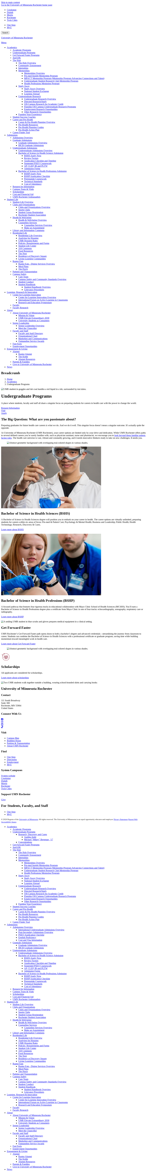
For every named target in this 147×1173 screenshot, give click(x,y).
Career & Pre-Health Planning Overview (36, 911)
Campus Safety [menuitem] (19, 274)
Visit (3, 410)
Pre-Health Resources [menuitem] (28, 125)
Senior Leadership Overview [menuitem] (31, 325)
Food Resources (25, 1053)
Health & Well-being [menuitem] (22, 217)
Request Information (10, 408)
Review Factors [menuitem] (31, 158)
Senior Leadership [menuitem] (21, 323)
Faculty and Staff (20, 1133)
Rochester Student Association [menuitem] (32, 215)
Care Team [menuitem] (23, 277)
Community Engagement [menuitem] (29, 65)
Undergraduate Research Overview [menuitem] (40, 99)
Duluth (10, 12)
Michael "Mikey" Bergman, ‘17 (38, 839)
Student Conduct (26, 1084)
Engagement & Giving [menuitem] (17, 349)
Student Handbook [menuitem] (26, 284)
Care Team (23, 1079)
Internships (23, 857)
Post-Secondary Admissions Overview (35, 932)
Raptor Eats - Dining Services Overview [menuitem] (36, 264)
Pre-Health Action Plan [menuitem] (28, 130)
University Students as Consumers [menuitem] (33, 320)
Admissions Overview (23, 927)
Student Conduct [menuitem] (26, 282)
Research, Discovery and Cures (32, 834)
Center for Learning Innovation (27, 1097)
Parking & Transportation (18, 743)
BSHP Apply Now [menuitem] (32, 173)
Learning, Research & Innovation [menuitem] (22, 292)
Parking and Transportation (25, 1074)
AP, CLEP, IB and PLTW (36, 968)
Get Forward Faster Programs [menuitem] (26, 55)
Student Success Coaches (24, 906)
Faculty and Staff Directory (30, 1136)
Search (5, 33)
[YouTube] (73, 724)
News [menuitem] (9, 367)
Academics (12, 381)
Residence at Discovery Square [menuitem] (32, 256)
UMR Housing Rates (28, 1043)
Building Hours (14, 740)
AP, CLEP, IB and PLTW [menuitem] (36, 166)
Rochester (11, 17)
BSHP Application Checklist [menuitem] (37, 176)
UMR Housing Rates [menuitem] (28, 240)
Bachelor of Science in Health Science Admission (40, 955)
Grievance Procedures (34, 1092)
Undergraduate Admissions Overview (35, 953)
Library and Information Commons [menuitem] (28, 230)
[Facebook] (73, 719)
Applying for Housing (28, 1040)
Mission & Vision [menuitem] (26, 315)
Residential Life (20, 1035)
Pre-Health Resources (28, 914)
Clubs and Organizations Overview (34, 1009)
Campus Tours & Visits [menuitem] (23, 189)
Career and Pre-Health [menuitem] (23, 119)
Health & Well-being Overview (32, 1022)
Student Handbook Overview (37, 1089)
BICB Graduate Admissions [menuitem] (31, 145)
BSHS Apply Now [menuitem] (32, 155)
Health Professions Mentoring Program (41, 873)
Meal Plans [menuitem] (23, 266)
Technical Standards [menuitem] (33, 181)
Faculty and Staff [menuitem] (20, 331)
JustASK (17, 847)
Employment (13, 762)
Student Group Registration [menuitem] (30, 212)
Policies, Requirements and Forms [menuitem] (33, 243)
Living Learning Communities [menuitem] (32, 259)
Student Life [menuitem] (12, 199)
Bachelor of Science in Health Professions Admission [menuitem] (42, 171)
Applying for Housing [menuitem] (28, 238)
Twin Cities (12, 20)
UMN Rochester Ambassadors (26, 999)
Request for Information (23, 989)
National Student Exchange (36, 881)
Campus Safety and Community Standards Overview (42, 1082)
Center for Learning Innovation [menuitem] (27, 295)
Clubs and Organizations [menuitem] (24, 204)
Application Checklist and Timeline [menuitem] (40, 161)
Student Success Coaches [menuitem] (24, 117)
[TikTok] (73, 727)
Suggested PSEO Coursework (38, 966)
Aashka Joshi (30, 837)
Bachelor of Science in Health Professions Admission (42, 973)
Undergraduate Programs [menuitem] (24, 52)
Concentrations (25, 842)
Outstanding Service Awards (31, 1143)
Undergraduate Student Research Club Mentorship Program (51, 870)
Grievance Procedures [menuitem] (34, 289)
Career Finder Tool (21, 922)
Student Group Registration (30, 1015)
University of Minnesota (28, 819)
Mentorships (24, 860)
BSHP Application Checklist (37, 978)
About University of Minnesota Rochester (32, 1115)
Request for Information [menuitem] (23, 186)
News (9, 1169)
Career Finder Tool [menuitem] (21, 132)
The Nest (22, 1056)
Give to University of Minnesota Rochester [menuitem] (32, 364)
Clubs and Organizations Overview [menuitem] (34, 207)
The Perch (23, 1071)
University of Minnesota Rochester (17, 37)
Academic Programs (22, 829)
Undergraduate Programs (24, 832)
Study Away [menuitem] (24, 86)
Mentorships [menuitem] (24, 70)
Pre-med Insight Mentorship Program (41, 865)
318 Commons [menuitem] (25, 248)
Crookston (11, 10)
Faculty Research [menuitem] (20, 307)
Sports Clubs (24, 1012)
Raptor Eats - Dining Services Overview (36, 1066)
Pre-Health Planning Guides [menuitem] (31, 127)
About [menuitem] (10, 310)
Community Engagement (29, 855)
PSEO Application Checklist (31, 935)
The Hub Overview (27, 852)
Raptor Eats (18, 1063)
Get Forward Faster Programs (26, 845)
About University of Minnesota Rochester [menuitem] (32, 313)
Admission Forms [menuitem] (32, 168)
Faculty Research (20, 1110)
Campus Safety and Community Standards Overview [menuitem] (42, 279)
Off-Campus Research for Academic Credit (43, 893)
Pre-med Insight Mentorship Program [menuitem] (41, 76)
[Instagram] (73, 722)
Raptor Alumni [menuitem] (25, 354)
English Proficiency (27, 937)
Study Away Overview (34, 878)
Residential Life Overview (30, 1038)
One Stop (11, 25)
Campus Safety (19, 1076)
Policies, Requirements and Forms (33, 1045)
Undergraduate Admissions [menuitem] (25, 148)
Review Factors (31, 960)
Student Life (12, 1002)
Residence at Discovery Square (32, 1058)
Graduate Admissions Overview (32, 945)
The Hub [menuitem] (17, 60)
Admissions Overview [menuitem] (23, 137)
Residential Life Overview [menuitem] (30, 235)
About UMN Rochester (17, 746)
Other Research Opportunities (37, 901)
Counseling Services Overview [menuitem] (38, 225)
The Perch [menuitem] (23, 269)
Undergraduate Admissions (25, 950)
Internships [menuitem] (23, 68)
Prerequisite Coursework (35, 981)
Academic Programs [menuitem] (22, 50)
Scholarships (18, 994)
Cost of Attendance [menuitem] (32, 184)
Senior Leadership (21, 1125)
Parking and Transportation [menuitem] (25, 271)
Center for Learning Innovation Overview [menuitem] (37, 297)
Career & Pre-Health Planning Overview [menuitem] (36, 122)
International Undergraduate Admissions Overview (41, 930)
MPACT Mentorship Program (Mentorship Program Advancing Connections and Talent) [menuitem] (64, 78)
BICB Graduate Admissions (31, 948)
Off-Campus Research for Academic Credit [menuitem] (43, 104)
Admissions (12, 924)
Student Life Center (27, 1048)
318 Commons (25, 1051)
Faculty (16, 1107)
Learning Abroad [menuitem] (32, 94)
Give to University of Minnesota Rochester (32, 1167)
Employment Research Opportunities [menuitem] (41, 109)
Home (9, 379)
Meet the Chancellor (27, 1130)
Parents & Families (21, 1164)
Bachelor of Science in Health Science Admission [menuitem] (40, 153)
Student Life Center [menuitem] (27, 246)
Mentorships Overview (34, 863)
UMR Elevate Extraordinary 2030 (33, 1120)
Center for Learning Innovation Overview (37, 1100)
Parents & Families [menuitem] (21, 362)
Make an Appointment (34, 1030)
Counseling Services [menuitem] (27, 222)
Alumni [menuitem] (16, 351)
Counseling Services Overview (38, 1027)
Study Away (24, 875)
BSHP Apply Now (32, 976)
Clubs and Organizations (24, 1007)
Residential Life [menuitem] (20, 233)
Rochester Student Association (32, 1017)
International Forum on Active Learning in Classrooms (43, 1102)
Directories (12, 759)
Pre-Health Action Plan (28, 919)
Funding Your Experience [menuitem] (30, 114)
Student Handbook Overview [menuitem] (37, 287)
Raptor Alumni (25, 1156)
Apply (4, 413)
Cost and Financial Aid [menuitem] (23, 194)
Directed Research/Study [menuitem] (35, 101)
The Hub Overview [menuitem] (27, 63)
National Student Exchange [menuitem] (36, 91)
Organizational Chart (27, 1138)
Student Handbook (26, 1087)
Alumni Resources (26, 1161)
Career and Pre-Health (23, 909)
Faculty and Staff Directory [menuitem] (30, 333)
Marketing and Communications (33, 1141)
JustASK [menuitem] (17, 58)
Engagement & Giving (17, 1151)
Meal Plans (23, 1069)
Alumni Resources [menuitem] (26, 359)
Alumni (16, 1154)
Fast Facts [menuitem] (17, 344)
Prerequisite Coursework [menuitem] (35, 179)
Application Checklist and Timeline (40, 963)
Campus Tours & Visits (23, 991)
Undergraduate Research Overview (40, 888)
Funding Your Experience (30, 904)
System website (8, 776)
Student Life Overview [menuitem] (23, 202)
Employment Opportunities (25, 1149)
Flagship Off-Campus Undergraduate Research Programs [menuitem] (50, 106)
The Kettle (23, 1159)
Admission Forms (32, 971)
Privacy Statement (121, 819)
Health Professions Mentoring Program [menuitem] (41, 83)
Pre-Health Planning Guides (31, 917)
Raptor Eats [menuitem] (18, 261)
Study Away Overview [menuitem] (34, 88)
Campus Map (13, 738)
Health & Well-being (22, 1020)
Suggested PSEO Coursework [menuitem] (38, 163)
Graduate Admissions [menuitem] (22, 140)
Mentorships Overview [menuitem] (34, 73)
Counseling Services (27, 1025)
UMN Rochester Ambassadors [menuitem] (26, 197)
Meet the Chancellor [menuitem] (27, 328)
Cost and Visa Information (30, 940)
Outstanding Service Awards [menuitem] (31, 341)
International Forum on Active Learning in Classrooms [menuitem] (43, 300)
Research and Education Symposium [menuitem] (35, 302)
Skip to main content (10, 2)
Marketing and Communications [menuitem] (33, 338)
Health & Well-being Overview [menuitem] (32, 220)
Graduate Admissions (22, 942)
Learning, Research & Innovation (22, 1094)
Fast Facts (17, 1146)
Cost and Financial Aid (23, 997)
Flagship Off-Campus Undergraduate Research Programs (50, 896)
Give (3, 799)
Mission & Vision (26, 1118)
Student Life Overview (23, 1004)
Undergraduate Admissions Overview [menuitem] (35, 150)
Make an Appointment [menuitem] (34, 228)
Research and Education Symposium (35, 1105)
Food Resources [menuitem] (25, 251)
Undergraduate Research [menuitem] (29, 96)
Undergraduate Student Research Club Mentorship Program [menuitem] (51, 81)
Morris (10, 15)
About (10, 1112)
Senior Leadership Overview (31, 1128)
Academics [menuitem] (12, 47)
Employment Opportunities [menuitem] (25, 346)
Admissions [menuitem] (12, 135)
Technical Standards (33, 984)
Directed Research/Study (35, 891)
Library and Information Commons (28, 1033)
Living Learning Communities (32, 1061)
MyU (9, 27)
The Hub (17, 850)
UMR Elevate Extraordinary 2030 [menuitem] (33, 318)
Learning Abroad (32, 883)
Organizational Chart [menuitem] (27, 336)
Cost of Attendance (32, 986)
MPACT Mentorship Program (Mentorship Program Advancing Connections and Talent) (64, 868)
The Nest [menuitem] (22, 253)
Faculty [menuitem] (16, 305)
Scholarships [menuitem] (18, 192)
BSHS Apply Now (32, 958)
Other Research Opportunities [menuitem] (37, 112)
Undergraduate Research (29, 886)
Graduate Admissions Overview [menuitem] (32, 143)
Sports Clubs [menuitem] (24, 210)
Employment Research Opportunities (41, 899)
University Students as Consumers (33, 1123)
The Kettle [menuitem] (23, 356)
